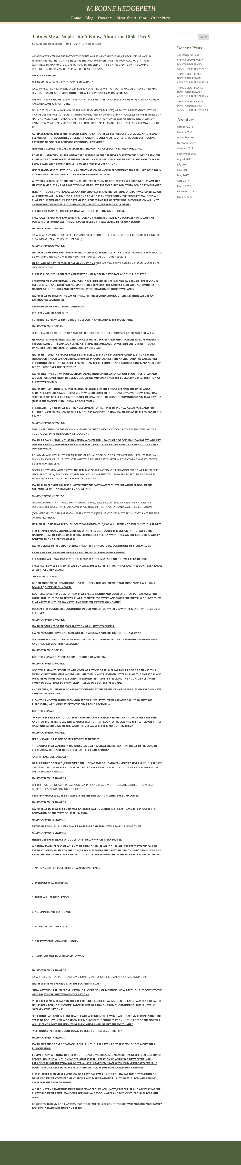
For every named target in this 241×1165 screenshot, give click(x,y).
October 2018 (185, 126)
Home (75, 18)
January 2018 (184, 132)
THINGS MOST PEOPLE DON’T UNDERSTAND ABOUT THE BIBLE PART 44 (192, 105)
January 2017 (184, 196)
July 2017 (182, 164)
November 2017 (186, 142)
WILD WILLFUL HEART (78, 1104)
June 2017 (183, 169)
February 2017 (185, 191)
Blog (89, 18)
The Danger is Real (188, 54)
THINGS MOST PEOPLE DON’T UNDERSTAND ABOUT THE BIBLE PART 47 (192, 64)
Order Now (160, 18)
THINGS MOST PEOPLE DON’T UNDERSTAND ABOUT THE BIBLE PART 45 (192, 92)
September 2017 (187, 153)
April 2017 (183, 180)
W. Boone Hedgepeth (49, 43)
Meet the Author (132, 18)
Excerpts (105, 18)
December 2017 (186, 137)
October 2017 (185, 148)
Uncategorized (92, 43)
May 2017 (183, 175)
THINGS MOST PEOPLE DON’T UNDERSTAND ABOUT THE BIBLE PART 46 (192, 78)
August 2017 (184, 159)
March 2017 (184, 186)
